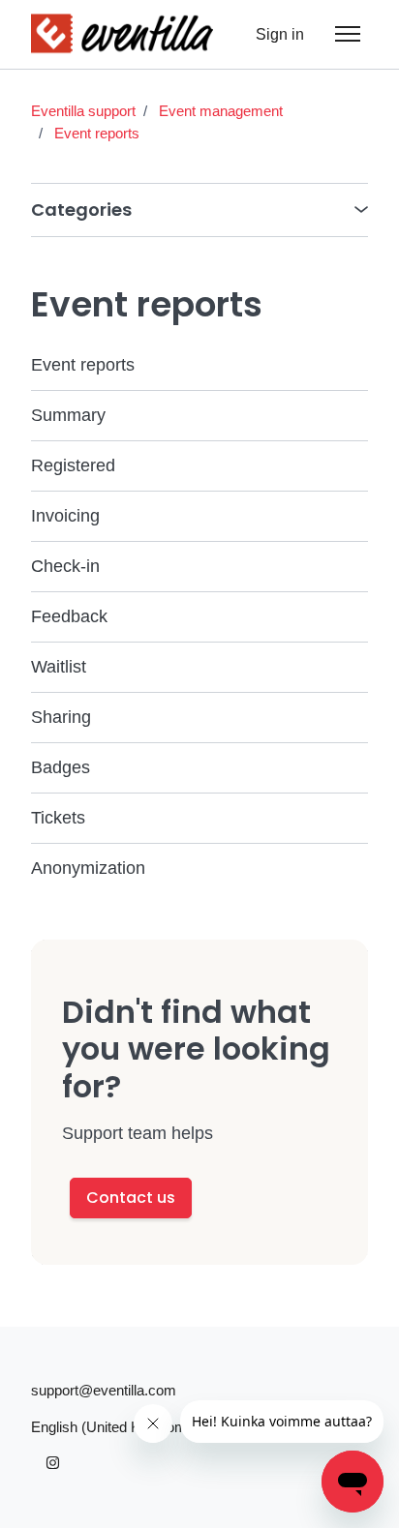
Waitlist (58, 666)
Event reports (96, 133)
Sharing (61, 717)
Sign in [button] (280, 34)
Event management (221, 111)
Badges (60, 767)
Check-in (65, 566)
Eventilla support (83, 111)
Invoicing (65, 515)
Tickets (58, 817)
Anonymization (88, 868)
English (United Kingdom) (113, 1427)
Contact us (130, 1197)
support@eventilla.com (103, 1390)
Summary (68, 415)
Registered (73, 465)
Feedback (69, 616)
